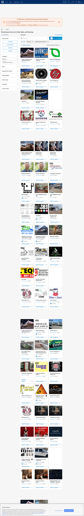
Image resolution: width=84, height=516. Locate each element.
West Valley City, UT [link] (25, 83)
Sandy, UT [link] (23, 354)
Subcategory (4, 61)
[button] (17, 59)
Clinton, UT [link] (38, 239)
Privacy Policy (5, 513)
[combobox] (10, 59)
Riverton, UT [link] (24, 103)
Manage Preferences (59, 510)
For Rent (10, 48)
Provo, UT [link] (37, 155)
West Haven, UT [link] (24, 175)
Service (10, 51)
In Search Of (10, 44)
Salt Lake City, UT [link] (39, 62)
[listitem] (27, 58)
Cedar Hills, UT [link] (24, 261)
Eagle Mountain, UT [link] (39, 261)
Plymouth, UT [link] (38, 104)
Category (4, 58)
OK (82, 505)
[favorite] (31, 66)
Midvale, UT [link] (24, 375)
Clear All (23, 41)
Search (7, 29)
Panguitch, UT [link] (24, 196)
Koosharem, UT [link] (53, 238)
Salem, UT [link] (37, 354)
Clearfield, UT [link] (52, 483)
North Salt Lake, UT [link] (53, 123)
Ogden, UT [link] (38, 217)
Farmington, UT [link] (38, 398)
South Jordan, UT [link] (25, 280)
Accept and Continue (69, 510)
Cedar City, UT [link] (24, 62)
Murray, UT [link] (52, 175)
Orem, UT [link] (23, 123)
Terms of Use (42, 512)
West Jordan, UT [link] (53, 261)
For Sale (10, 41)
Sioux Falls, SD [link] (52, 82)
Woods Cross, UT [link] (25, 239)
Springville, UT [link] (38, 462)
